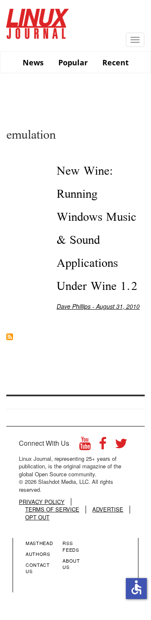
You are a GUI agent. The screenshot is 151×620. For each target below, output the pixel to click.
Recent (115, 62)
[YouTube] (85, 445)
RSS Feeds (70, 546)
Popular (73, 62)
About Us (71, 564)
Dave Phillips (74, 306)
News (33, 62)
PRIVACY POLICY (42, 502)
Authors (38, 553)
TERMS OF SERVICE (52, 509)
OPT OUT (37, 517)
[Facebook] (103, 445)
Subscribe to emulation (9, 336)
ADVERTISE (107, 509)
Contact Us (38, 568)
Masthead (39, 543)
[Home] (37, 21)
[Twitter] (121, 445)
